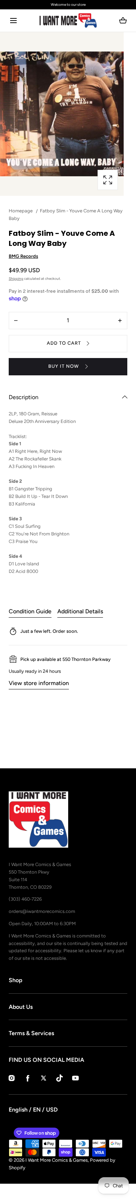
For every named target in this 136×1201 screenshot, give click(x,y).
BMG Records (23, 256)
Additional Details (80, 611)
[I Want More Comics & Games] (68, 20)
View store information (39, 683)
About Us (21, 1006)
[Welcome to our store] (68, 5)
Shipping (16, 278)
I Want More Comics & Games (56, 1160)
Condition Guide (30, 611)
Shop (15, 980)
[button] (13, 20)
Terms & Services (31, 1033)
